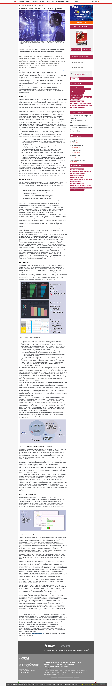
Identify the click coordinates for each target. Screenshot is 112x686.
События (27, 1)
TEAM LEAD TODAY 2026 (77, 146)
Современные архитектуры (77, 91)
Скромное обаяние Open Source (79, 125)
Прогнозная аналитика (25, 51)
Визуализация (35, 49)
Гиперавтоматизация (75, 105)
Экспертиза (35, 1)
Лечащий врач (60, 664)
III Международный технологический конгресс (80, 140)
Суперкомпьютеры (75, 89)
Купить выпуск (75, 49)
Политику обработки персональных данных (89, 684)
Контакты (78, 649)
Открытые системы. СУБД (28, 5)
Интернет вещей (74, 103)
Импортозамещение (85, 103)
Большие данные (87, 105)
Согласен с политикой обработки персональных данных (82, 73)
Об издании (56, 649)
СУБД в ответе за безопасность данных (81, 127)
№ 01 (41, 5)
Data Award (47, 670)
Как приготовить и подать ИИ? (78, 120)
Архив (76, 1)
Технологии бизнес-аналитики (76, 670)
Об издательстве (48, 649)
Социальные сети (85, 89)
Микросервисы (88, 97)
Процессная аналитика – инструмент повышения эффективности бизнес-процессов (80, 117)
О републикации (86, 649)
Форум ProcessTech (75, 150)
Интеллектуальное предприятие (72, 672)
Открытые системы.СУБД (70, 662)
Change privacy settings (82, 650)
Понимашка (63, 666)
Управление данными (49, 51)
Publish (70, 664)
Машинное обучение (75, 99)
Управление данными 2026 (77, 160)
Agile (83, 107)
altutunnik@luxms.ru (38, 633)
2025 (37, 5)
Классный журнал (51, 666)
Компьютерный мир (51, 662)
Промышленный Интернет (77, 93)
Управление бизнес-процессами (54, 674)
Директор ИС (49, 664)
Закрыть (102, 684)
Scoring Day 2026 (75, 155)
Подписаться (87, 49)
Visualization (42, 49)
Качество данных (56, 672)
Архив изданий (50, 650)
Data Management (59, 51)
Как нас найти (72, 649)
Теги (45, 650)
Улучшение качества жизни (37, 51)
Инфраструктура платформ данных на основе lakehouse (81, 130)
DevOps (78, 107)
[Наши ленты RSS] (99, 2)
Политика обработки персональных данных (66, 650)
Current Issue (69, 1)
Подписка (42, 1)
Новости (21, 1)
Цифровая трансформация (77, 87)
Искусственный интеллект (77, 101)
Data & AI (46, 672)
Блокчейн (72, 107)
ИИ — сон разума (75, 123)
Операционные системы (76, 97)
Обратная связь (63, 649)
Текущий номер (60, 1)
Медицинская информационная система (55, 49)
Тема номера (50, 1)
